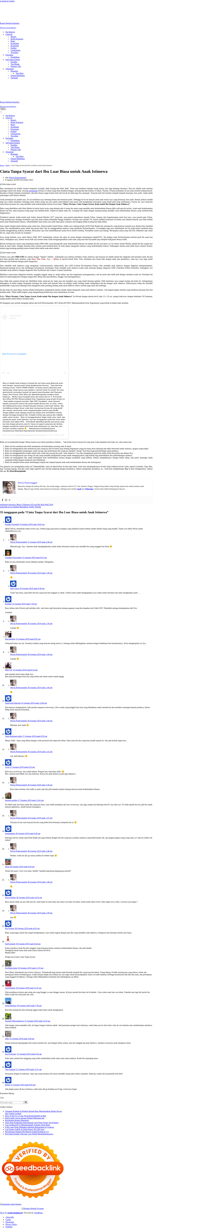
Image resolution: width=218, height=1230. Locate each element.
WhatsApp (89, 458)
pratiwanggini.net (15, 1181)
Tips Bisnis (15, 48)
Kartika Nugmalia (12, 493)
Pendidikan (15, 41)
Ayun (7, 736)
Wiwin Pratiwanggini (17, 146)
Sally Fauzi (14, 557)
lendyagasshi (10, 912)
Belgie (7, 1053)
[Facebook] (2, 469)
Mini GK (8, 639)
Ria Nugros (9, 897)
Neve (2, 1181)
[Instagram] (6, 469)
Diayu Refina (10, 866)
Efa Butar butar (11, 937)
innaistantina (10, 802)
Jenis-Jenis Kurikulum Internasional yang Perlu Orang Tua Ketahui (31, 1091)
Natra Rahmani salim (13, 705)
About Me (10, 1186)
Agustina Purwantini (13, 526)
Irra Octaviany (11, 1023)
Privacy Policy (11, 1193)
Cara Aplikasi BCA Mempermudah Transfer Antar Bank (27, 1094)
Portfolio (9, 1195)
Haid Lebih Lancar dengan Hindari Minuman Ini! (25, 1087)
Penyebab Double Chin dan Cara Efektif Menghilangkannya (29, 1103)
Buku (13, 25)
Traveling (14, 37)
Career (8, 1188)
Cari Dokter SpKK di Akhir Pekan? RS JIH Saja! (25, 1098)
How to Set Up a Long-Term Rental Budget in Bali (25, 1084)
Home (2, 134)
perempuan (33, 159)
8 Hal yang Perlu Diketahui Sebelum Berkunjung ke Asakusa (29, 1096)
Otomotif (14, 62)
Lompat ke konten (7, 1)
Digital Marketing (18, 60)
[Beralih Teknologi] (44, 121)
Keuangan (15, 30)
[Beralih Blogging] (44, 123)
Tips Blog (19, 58)
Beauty (13, 21)
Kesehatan (15, 28)
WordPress (38, 1181)
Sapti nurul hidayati (13, 672)
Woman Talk (16, 51)
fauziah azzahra (11, 769)
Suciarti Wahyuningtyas (14, 990)
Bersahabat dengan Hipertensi (17, 1089)
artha (7, 1007)
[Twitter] (9, 469)
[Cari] (26, 1071)
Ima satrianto (10, 608)
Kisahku (14, 46)
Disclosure (10, 1191)
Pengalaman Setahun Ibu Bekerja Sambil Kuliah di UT (27, 1100)
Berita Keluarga (17, 23)
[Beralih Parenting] (44, 107)
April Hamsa (10, 957)
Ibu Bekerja (10, 16)
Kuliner (14, 32)
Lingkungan (15, 35)
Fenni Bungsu (10, 974)
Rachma (8, 572)
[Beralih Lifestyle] (44, 87)
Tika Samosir (10, 1038)
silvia (7, 835)
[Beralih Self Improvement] (44, 112)
